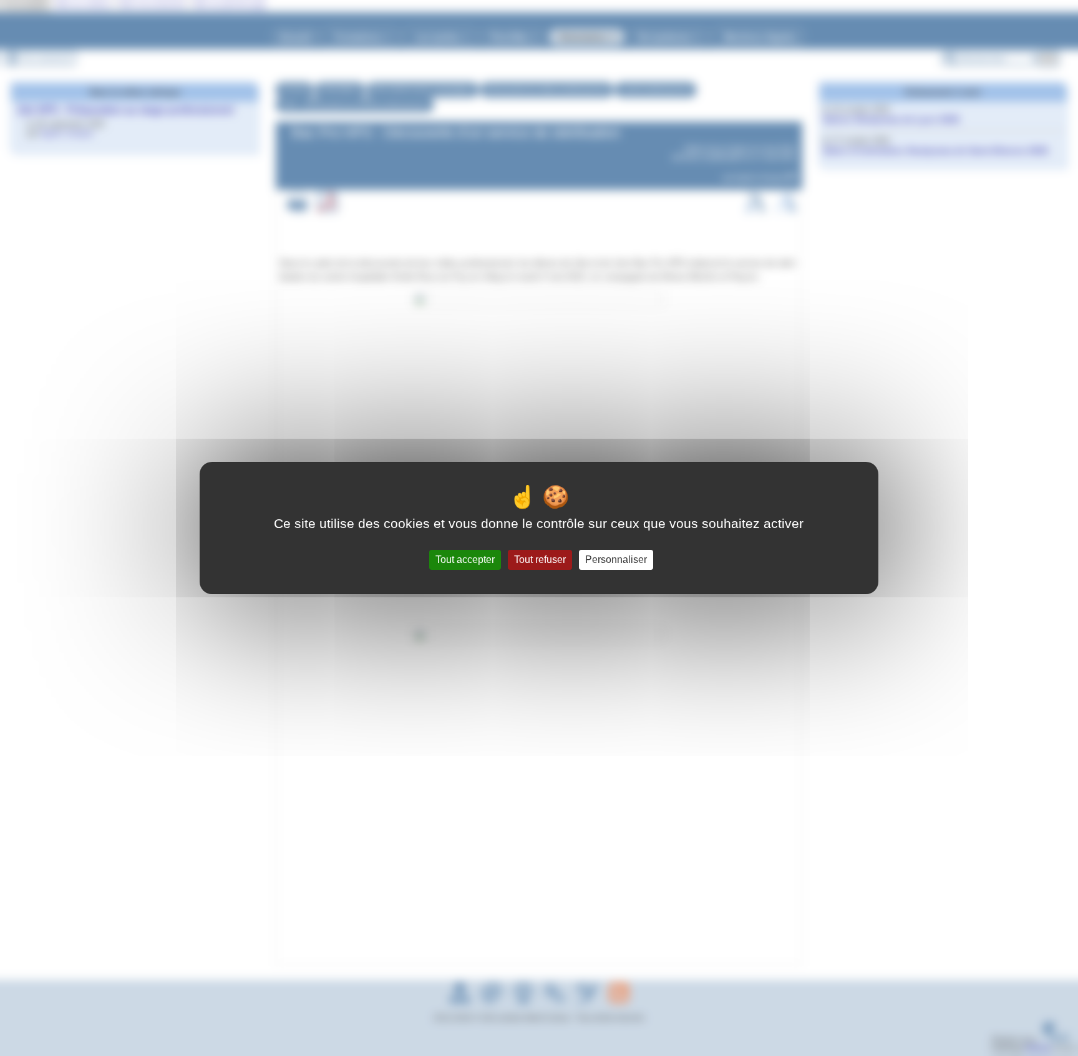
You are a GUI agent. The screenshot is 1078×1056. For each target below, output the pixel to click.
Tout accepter (465, 559)
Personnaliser (616, 559)
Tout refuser (540, 559)
